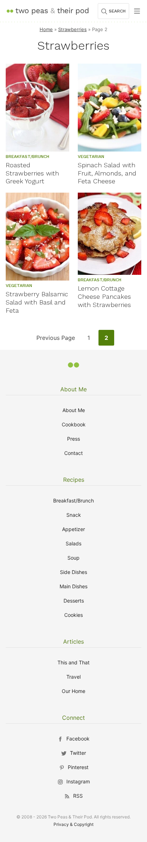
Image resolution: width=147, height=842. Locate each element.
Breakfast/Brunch (73, 500)
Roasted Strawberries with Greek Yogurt (32, 173)
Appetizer (73, 529)
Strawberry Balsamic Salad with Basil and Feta (37, 302)
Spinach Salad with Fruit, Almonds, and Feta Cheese (107, 173)
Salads (73, 543)
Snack (73, 515)
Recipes (73, 479)
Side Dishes (73, 572)
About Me (73, 389)
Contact (73, 453)
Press (73, 439)
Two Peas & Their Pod (47, 11)
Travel (73, 677)
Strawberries (72, 29)
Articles (73, 641)
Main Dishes (73, 586)
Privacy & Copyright (73, 824)
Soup (73, 558)
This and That (73, 662)
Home (46, 29)
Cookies (73, 615)
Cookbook (74, 424)
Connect (73, 717)
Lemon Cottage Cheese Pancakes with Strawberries (104, 296)
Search (117, 11)
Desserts (74, 601)
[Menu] (137, 11)
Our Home (73, 691)
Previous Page (55, 340)
